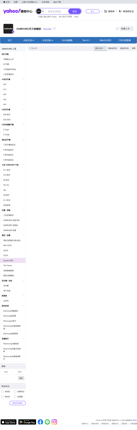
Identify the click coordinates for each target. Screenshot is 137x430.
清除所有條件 (17, 403)
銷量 (133, 48)
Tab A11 (86, 40)
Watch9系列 (105, 40)
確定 (21, 378)
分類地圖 (133, 423)
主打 (10, 40)
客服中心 (85, 423)
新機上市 (125, 28)
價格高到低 (124, 48)
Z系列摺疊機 (124, 40)
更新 (134, 420)
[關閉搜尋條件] (43, 11)
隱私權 (124, 423)
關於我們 (95, 423)
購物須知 (105, 423)
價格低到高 (112, 48)
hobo (76, 16)
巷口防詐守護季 (65, 16)
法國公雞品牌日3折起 (47, 16)
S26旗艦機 (67, 40)
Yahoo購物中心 (17, 11)
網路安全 (115, 423)
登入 (93, 11)
